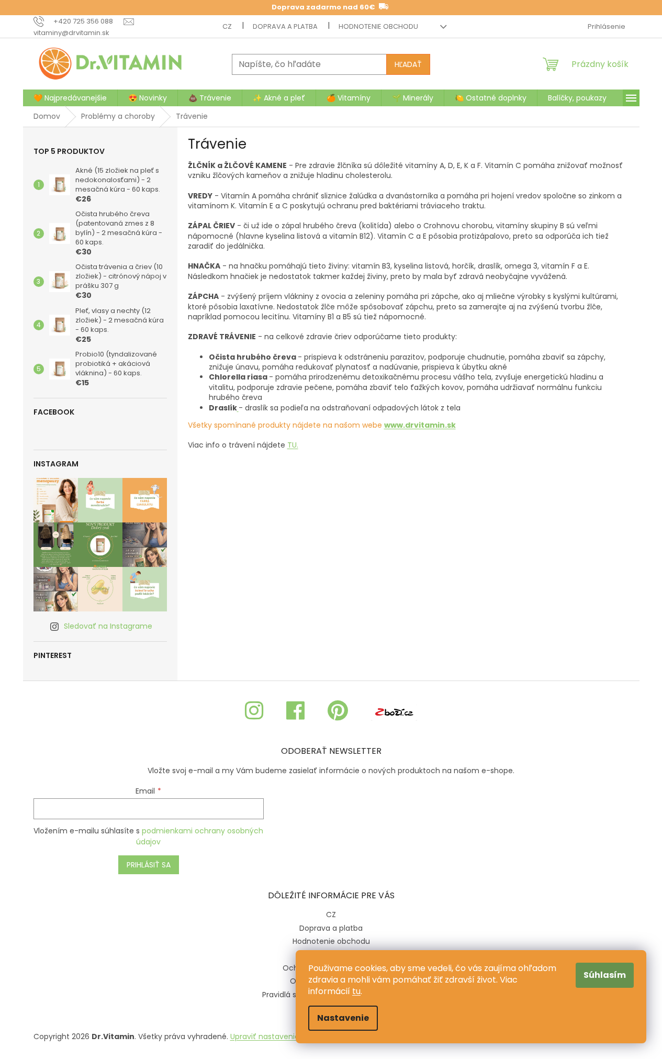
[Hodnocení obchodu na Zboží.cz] (394, 711)
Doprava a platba (285, 26)
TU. (292, 445)
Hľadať (408, 64)
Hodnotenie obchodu (378, 26)
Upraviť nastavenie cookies (279, 1036)
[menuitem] (70, 98)
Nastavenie (343, 1018)
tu (356, 991)
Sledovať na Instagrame (108, 626)
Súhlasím (605, 975)
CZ (227, 26)
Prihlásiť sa (149, 865)
